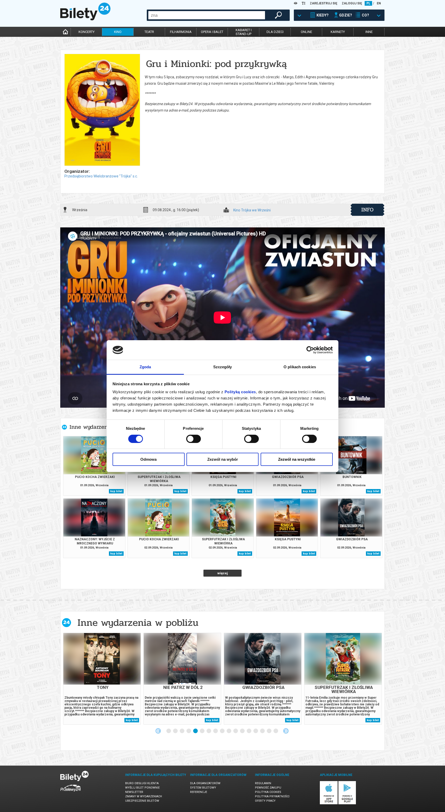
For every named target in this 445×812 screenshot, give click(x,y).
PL (368, 3)
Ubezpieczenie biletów (142, 800)
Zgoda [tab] (145, 367)
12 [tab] (242, 731)
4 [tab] (189, 731)
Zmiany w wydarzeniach (143, 796)
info (367, 209)
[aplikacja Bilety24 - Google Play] (347, 803)
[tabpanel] (102, 679)
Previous (158, 731)
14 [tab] (256, 731)
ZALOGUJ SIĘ (352, 3)
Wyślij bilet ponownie (142, 787)
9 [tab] (222, 731)
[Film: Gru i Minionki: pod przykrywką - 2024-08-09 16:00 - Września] (102, 110)
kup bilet (116, 491)
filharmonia (181, 32)
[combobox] (207, 15)
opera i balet (212, 32)
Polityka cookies (268, 792)
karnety (338, 32)
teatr (149, 32)
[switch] (193, 439)
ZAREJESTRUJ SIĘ (323, 3)
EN (379, 3)
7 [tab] (209, 731)
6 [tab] (202, 731)
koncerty (87, 32)
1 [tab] (169, 731)
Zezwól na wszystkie (296, 459)
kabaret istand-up (244, 32)
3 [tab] (182, 731)
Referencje (198, 792)
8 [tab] (215, 731)
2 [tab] (175, 731)
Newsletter (134, 792)
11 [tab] (235, 731)
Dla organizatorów (205, 783)
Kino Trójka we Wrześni (252, 210)
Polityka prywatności (272, 796)
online (306, 32)
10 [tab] (229, 731)
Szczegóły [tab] (222, 367)
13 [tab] (249, 731)
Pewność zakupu (268, 787)
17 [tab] (276, 731)
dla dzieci (275, 32)
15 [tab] (262, 731)
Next (286, 731)
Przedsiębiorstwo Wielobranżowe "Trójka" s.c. (101, 176)
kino (118, 32)
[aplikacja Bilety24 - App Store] (329, 803)
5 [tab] (195, 731)
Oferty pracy (265, 800)
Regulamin (263, 783)
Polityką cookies (240, 392)
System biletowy (203, 787)
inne (369, 32)
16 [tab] (269, 731)
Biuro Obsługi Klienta (142, 783)
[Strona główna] (85, 19)
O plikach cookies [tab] (300, 367)
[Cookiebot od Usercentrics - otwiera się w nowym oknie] (310, 350)
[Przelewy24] (70, 792)
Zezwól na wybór (222, 459)
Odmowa (148, 459)
